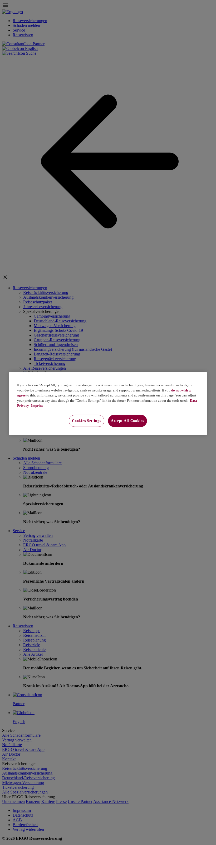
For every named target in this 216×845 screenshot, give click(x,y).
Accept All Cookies (127, 421)
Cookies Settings (86, 421)
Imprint (36, 406)
